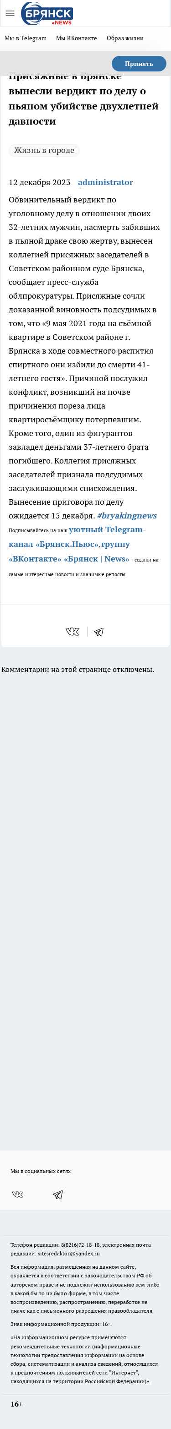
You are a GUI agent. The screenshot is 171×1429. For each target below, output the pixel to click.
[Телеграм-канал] (58, 1194)
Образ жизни (125, 38)
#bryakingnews (126, 515)
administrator (105, 182)
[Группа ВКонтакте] (17, 1194)
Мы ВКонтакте (77, 38)
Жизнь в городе (44, 150)
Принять (139, 64)
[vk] (73, 631)
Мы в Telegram (26, 38)
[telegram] (102, 631)
